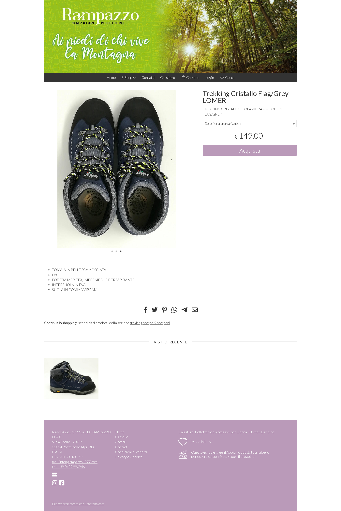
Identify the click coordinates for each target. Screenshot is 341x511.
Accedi (120, 442)
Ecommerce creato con (78, 503)
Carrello (192, 77)
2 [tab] (116, 251)
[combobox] (250, 123)
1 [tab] (112, 251)
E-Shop (127, 77)
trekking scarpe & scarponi (150, 323)
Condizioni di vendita (131, 452)
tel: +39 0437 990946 (68, 466)
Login (209, 77)
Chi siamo (167, 77)
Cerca (229, 77)
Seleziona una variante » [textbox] (223, 123)
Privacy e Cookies (128, 457)
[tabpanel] (116, 169)
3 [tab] (120, 251)
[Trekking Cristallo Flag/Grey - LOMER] (116, 169)
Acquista (249, 150)
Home (111, 77)
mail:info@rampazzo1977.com (74, 462)
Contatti (148, 77)
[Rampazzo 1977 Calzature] (170, 36)
